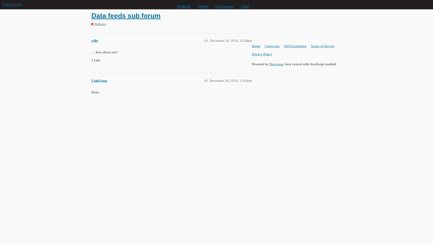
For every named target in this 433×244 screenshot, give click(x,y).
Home (256, 46)
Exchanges (224, 6)
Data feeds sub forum (126, 15)
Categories (272, 46)
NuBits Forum (12, 4)
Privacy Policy (262, 54)
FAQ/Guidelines (295, 46)
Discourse (276, 64)
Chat (245, 6)
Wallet (203, 6)
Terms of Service (322, 46)
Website (184, 6)
